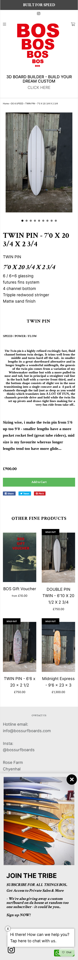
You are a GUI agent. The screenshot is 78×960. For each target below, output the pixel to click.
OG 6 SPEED (17, 103)
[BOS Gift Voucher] (19, 557)
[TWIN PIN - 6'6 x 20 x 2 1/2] (19, 647)
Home (6, 103)
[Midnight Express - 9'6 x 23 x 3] (58, 647)
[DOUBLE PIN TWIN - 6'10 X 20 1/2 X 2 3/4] (58, 558)
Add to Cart (39, 482)
